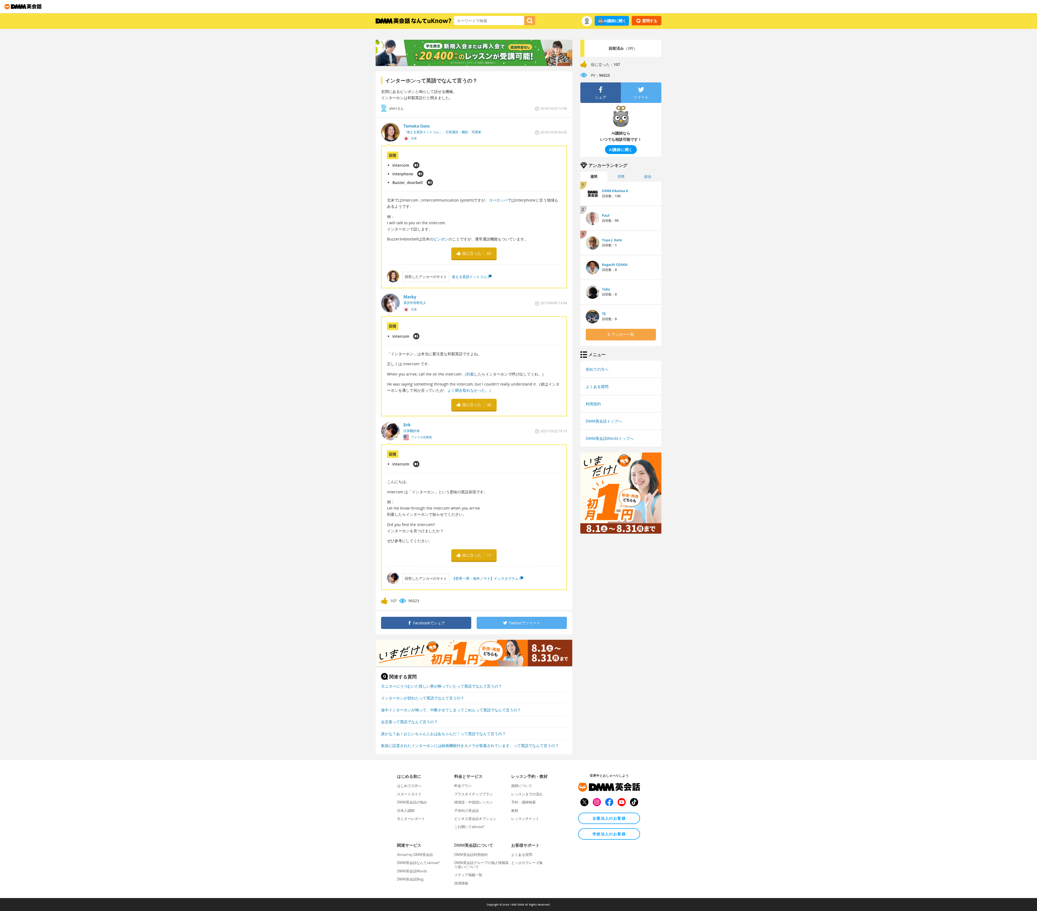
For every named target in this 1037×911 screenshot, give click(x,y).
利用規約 (593, 403)
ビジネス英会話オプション (475, 818)
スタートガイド (409, 794)
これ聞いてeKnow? (469, 826)
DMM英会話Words (412, 871)
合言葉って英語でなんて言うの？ (409, 721)
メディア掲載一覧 (468, 874)
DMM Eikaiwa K (615, 190)
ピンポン (441, 239)
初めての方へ (597, 369)
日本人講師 (406, 810)
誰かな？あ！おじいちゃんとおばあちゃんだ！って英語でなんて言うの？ (443, 733)
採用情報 (461, 883)
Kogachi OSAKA (615, 264)
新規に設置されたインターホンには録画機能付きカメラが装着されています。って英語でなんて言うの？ (470, 745)
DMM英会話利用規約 (471, 854)
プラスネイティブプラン (473, 794)
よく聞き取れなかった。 (468, 390)
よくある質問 (597, 386)
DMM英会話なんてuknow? (418, 862)
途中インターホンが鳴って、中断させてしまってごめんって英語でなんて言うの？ (451, 709)
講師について (521, 785)
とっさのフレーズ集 (527, 862)
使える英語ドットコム (469, 276)
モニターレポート (411, 818)
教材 (514, 810)
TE (604, 313)
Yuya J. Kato (612, 239)
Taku (606, 289)
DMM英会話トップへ (604, 421)
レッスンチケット (525, 818)
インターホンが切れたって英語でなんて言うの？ (422, 698)
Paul (606, 215)
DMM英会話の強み (412, 802)
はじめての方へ (409, 785)
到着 (470, 374)
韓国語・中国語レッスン (473, 802)
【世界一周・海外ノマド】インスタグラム (485, 578)
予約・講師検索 (523, 802)
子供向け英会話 (466, 810)
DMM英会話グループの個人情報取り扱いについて (481, 864)
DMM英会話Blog (410, 879)
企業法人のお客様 (609, 818)
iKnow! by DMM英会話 (415, 854)
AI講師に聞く (615, 20)
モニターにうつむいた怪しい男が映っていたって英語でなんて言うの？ (441, 686)
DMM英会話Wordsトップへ (610, 438)
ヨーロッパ (498, 200)
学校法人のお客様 (609, 833)
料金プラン (463, 785)
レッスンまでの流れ (527, 794)
